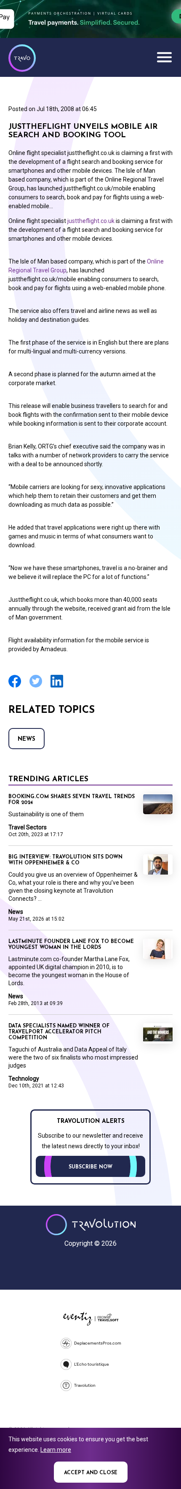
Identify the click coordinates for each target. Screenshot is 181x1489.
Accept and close (90, 1472)
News (26, 739)
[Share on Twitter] (35, 686)
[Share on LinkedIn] (57, 686)
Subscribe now (90, 1167)
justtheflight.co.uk (90, 220)
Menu (164, 57)
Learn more (55, 1449)
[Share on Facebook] (14, 686)
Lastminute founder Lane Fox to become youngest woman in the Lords (71, 944)
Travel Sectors (27, 827)
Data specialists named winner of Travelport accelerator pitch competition (58, 1032)
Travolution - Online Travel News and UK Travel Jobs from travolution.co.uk (90, 1224)
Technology (23, 1078)
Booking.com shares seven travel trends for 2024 (71, 799)
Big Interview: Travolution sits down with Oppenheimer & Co (65, 860)
